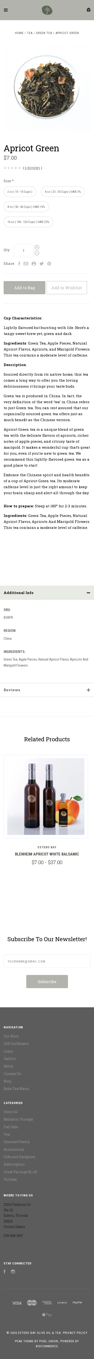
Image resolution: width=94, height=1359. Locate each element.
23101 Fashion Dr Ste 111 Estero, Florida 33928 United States (17, 1215)
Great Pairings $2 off (20, 1172)
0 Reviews (32, 168)
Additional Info (19, 592)
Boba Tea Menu (16, 1088)
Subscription (14, 1164)
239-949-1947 (13, 1235)
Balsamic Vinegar (18, 1119)
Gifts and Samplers (19, 1157)
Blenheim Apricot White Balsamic (47, 854)
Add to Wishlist (66, 287)
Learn (8, 1051)
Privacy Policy (75, 1333)
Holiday (10, 1179)
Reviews (12, 689)
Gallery (10, 1058)
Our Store (11, 1036)
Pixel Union (48, 1341)
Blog (7, 1081)
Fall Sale (11, 1127)
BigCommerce (47, 1346)
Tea (7, 1134)
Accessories (14, 1149)
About (8, 1066)
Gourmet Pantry (17, 1141)
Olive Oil (11, 1112)
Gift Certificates (16, 1043)
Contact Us (12, 1073)
